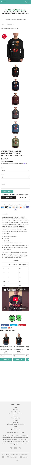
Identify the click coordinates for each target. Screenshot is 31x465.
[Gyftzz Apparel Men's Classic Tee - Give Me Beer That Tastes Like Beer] (6, 339)
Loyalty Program (15, 412)
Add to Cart (6, 359)
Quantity (3, 184)
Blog (15, 426)
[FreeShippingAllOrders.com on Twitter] (11, 448)
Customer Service (15, 418)
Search (15, 407)
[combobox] (6, 356)
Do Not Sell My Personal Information (15, 424)
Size (2, 174)
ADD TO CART (7, 191)
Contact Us (15, 420)
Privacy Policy (15, 422)
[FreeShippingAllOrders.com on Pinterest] (19, 448)
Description (5, 214)
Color (2, 167)
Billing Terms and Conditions (15, 414)
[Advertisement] (15, 381)
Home (2, 24)
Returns (15, 416)
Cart (28, 2)
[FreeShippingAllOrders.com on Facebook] (15, 448)
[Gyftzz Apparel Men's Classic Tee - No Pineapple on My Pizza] (19, 339)
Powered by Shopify (23, 454)
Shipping (15, 409)
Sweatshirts (9, 24)
